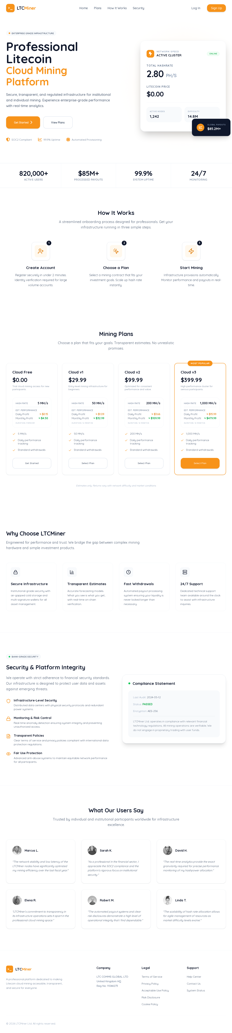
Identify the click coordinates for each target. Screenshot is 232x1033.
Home (83, 8)
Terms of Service (152, 976)
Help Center (194, 976)
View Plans (58, 122)
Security (138, 8)
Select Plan (88, 463)
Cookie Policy (150, 1004)
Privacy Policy (150, 983)
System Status (196, 990)
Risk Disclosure (151, 997)
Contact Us (194, 983)
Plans (97, 8)
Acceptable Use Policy (155, 990)
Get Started (21, 122)
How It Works (117, 8)
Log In (195, 8)
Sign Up (216, 8)
